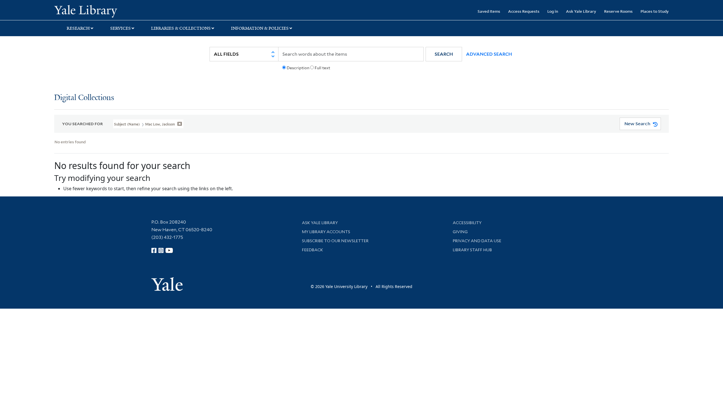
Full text (322, 68)
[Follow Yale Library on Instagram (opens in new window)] (161, 250)
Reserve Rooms (618, 11)
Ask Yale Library (581, 11)
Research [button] (78, 28)
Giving (460, 232)
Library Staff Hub (472, 250)
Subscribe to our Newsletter (335, 241)
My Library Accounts (326, 232)
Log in (552, 11)
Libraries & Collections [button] (181, 28)
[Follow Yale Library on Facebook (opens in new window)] (153, 250)
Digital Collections (84, 98)
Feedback (312, 250)
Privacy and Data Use (477, 241)
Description (298, 68)
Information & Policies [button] (260, 28)
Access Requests (523, 11)
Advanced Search (489, 54)
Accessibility (467, 222)
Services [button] (120, 28)
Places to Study (655, 11)
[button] (444, 54)
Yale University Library (100, 11)
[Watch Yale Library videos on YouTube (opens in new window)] (169, 250)
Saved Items (489, 11)
